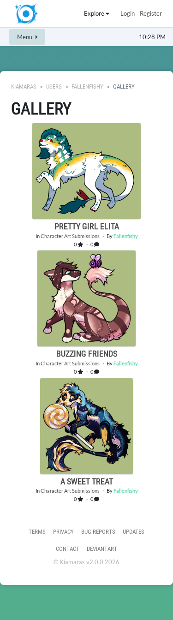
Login (127, 13)
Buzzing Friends (86, 353)
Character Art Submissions (70, 236)
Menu (25, 37)
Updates (133, 531)
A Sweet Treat (86, 481)
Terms (37, 531)
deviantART (102, 548)
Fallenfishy (87, 86)
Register (151, 13)
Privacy (63, 531)
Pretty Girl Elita (86, 226)
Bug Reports (98, 531)
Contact (67, 548)
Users (54, 86)
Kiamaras (23, 86)
